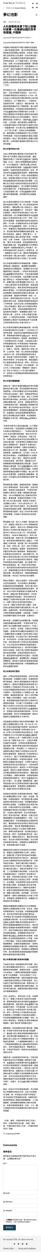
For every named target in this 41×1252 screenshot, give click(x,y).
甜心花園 (32, 120)
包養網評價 (15, 173)
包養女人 (6, 922)
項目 (4, 22)
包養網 (9, 112)
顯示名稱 (6, 1193)
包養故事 (27, 167)
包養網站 (10, 1063)
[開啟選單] (36, 14)
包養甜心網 (28, 735)
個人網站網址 (7, 1210)
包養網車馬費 (10, 186)
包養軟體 (25, 466)
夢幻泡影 (10, 15)
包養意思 (30, 410)
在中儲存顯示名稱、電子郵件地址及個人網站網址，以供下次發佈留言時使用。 (21, 1221)
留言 (5, 1163)
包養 (21, 77)
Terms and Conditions (27, 1248)
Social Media (20, 8)
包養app (24, 336)
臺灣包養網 (9, 658)
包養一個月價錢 (11, 210)
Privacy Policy (8, 1248)
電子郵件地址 (8, 1202)
